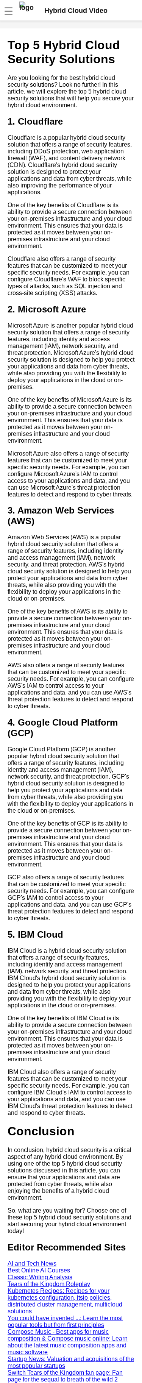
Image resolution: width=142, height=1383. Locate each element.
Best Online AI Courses (39, 1270)
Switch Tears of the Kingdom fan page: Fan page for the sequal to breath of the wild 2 (65, 1376)
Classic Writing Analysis (40, 1277)
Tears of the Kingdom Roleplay (49, 1284)
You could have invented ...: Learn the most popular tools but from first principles (65, 1321)
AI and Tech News (32, 1263)
